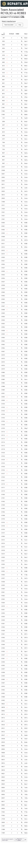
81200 (3, 536)
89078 (3, 707)
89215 (3, 759)
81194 (3, 526)
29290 (3, 822)
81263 (3, 599)
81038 (3, 285)
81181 (3, 498)
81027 (3, 267)
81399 (3, 676)
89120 (3, 724)
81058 (3, 330)
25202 (3, 177)
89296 (3, 794)
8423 (3, 100)
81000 (3, 222)
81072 (3, 358)
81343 (3, 641)
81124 (3, 459)
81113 (3, 438)
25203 (3, 180)
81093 (3, 397)
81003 (3, 233)
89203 (3, 745)
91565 (3, 812)
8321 (3, 83)
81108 (3, 424)
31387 (3, 826)
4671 (3, 128)
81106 (3, 421)
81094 (3, 400)
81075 (3, 362)
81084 (3, 376)
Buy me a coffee (18, 839)
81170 (3, 484)
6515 (3, 65)
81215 (3, 546)
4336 (3, 48)
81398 (3, 672)
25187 (3, 167)
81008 (3, 236)
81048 (3, 309)
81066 (3, 348)
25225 (3, 191)
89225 (3, 780)
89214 (3, 756)
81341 (3, 634)
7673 (3, 72)
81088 (3, 386)
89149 (3, 742)
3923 (3, 41)
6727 (3, 139)
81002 (3, 229)
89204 (3, 749)
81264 (3, 602)
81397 (3, 669)
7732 (3, 149)
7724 (3, 146)
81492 (3, 700)
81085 (3, 379)
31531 (3, 215)
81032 (3, 274)
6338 (3, 135)
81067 (3, 351)
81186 (3, 512)
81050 (3, 316)
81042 (3, 295)
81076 (3, 365)
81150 (3, 466)
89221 (3, 773)
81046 (3, 302)
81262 (3, 595)
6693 (3, 69)
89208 (3, 752)
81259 (3, 585)
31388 (3, 829)
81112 (3, 435)
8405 (3, 86)
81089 (3, 390)
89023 (3, 703)
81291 (3, 609)
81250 (3, 564)
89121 (3, 728)
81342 (3, 637)
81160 (3, 477)
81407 (3, 683)
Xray (20, 24)
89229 (3, 784)
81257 (3, 578)
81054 (3, 320)
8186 (3, 76)
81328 (3, 630)
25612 (3, 194)
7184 (3, 142)
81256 (3, 574)
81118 (3, 449)
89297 (3, 798)
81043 (3, 299)
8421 (3, 97)
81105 (3, 417)
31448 (3, 201)
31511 (3, 205)
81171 (3, 487)
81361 (3, 658)
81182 (3, 501)
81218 (3, 550)
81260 (3, 588)
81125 (3, 463)
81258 (3, 581)
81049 (3, 313)
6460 (3, 62)
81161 (3, 480)
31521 (3, 212)
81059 (3, 334)
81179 (3, 491)
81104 (3, 414)
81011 (3, 243)
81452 (3, 690)
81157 (3, 473)
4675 (3, 132)
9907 (3, 163)
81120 (3, 452)
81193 (3, 522)
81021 (3, 260)
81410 (3, 686)
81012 (3, 247)
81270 (3, 606)
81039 (3, 288)
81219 (3, 553)
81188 (3, 515)
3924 (3, 44)
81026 (3, 264)
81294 (3, 620)
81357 (3, 655)
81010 (3, 240)
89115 (3, 714)
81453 (3, 693)
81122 (3, 456)
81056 (3, 327)
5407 (3, 51)
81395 (3, 665)
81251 (3, 567)
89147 (3, 735)
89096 (3, 710)
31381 (3, 107)
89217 (3, 766)
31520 (3, 208)
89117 (3, 721)
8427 (3, 153)
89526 (3, 808)
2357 (3, 125)
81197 (3, 533)
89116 (3, 717)
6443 (3, 58)
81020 (3, 257)
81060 (3, 337)
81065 (3, 344)
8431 (3, 160)
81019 (3, 253)
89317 (3, 801)
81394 (3, 662)
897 (4, 37)
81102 (3, 407)
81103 (3, 410)
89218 (3, 770)
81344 (3, 644)
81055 (3, 323)
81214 (3, 543)
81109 (3, 428)
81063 (3, 341)
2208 (3, 121)
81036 (3, 278)
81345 (3, 648)
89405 (3, 805)
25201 (3, 173)
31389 (3, 833)
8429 (3, 156)
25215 (3, 187)
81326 (3, 627)
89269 (3, 787)
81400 (3, 679)
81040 (3, 292)
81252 (3, 571)
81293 (3, 616)
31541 (3, 219)
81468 (3, 696)
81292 (3, 613)
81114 (3, 442)
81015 (3, 250)
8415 (3, 93)
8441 (3, 104)
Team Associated (8, 24)
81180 (3, 494)
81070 (3, 355)
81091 (3, 393)
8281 (3, 79)
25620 (3, 198)
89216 (3, 763)
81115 (3, 445)
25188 (3, 170)
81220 (3, 557)
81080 (3, 372)
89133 (3, 731)
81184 (3, 505)
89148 (3, 738)
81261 (3, 592)
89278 (3, 791)
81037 (3, 281)
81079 (3, 369)
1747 (3, 118)
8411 (3, 90)
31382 (3, 111)
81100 (3, 403)
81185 (3, 508)
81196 (3, 529)
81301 (3, 623)
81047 (3, 306)
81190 (3, 519)
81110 (3, 431)
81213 (3, 540)
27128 (3, 819)
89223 (3, 777)
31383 (3, 114)
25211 (3, 184)
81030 (3, 271)
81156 (3, 470)
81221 (3, 560)
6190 (3, 55)
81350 (3, 651)
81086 (3, 383)
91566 (3, 815)
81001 (3, 226)
